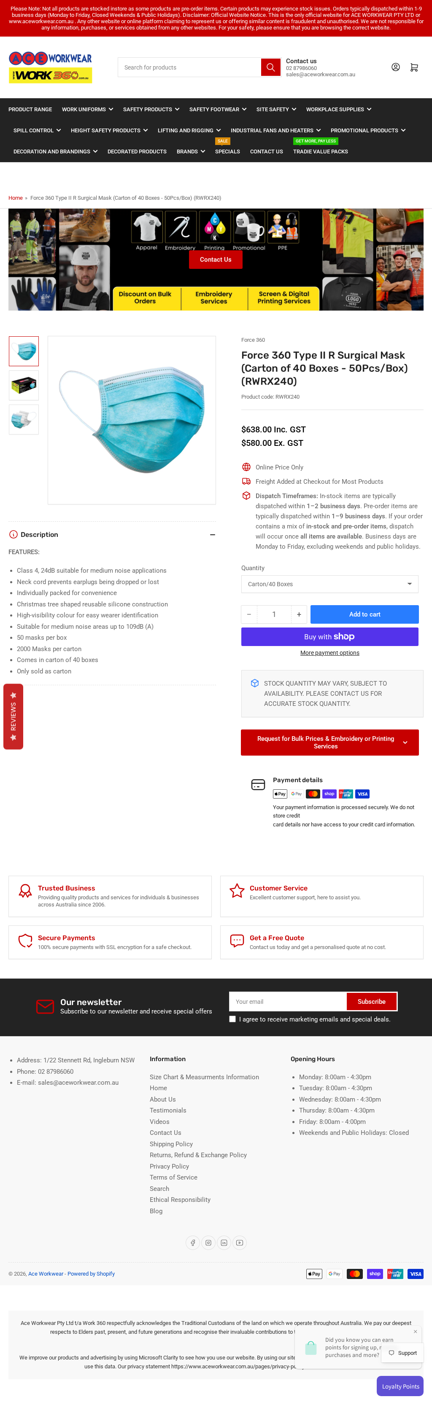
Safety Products (147, 109)
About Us (163, 1099)
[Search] (271, 67)
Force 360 (253, 340)
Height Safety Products (105, 130)
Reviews (13, 716)
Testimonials (168, 1110)
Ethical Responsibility (180, 1200)
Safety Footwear (214, 109)
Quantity (253, 568)
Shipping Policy (171, 1144)
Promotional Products (364, 130)
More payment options (329, 652)
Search (159, 1189)
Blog (156, 1211)
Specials (227, 148)
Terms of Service (173, 1177)
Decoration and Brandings (52, 151)
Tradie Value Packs (320, 148)
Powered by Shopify (91, 1274)
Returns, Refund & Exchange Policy (198, 1155)
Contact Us (266, 151)
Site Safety (272, 109)
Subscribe (372, 1001)
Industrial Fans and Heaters (272, 130)
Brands (187, 151)
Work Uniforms (84, 109)
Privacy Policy (169, 1166)
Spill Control (34, 130)
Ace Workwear (45, 1274)
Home (15, 198)
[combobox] (199, 67)
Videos (160, 1122)
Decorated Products (137, 151)
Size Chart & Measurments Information (204, 1077)
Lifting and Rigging (185, 130)
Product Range (30, 109)
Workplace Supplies (335, 109)
